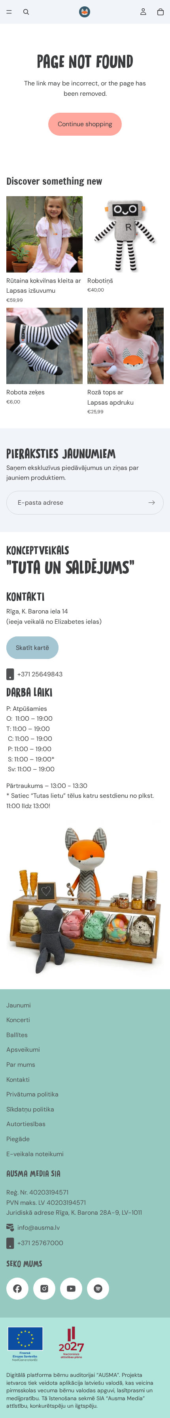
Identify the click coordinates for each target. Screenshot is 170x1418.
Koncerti (18, 1020)
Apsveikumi (23, 1049)
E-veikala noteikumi (35, 1154)
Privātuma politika (32, 1094)
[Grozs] (160, 12)
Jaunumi (18, 1005)
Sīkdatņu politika (30, 1109)
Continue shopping (85, 124)
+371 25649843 (39, 674)
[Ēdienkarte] (9, 12)
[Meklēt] (26, 12)
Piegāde (18, 1139)
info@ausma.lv (38, 1227)
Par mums (20, 1064)
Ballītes (17, 1035)
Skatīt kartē (32, 648)
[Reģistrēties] (152, 502)
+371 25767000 (40, 1243)
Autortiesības (25, 1124)
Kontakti (18, 1079)
